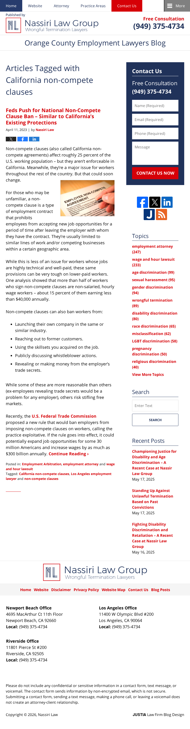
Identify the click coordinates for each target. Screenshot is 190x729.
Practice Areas (93, 5)
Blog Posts (160, 589)
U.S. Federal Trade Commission (64, 416)
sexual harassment (153, 279)
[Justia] (149, 214)
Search (155, 420)
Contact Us (126, 5)
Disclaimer (61, 589)
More (180, 5)
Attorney (61, 5)
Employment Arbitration (41, 464)
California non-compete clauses (44, 474)
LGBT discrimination (154, 341)
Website (35, 5)
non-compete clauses (41, 478)
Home (11, 5)
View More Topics (148, 374)
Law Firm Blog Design (158, 714)
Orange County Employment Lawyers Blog (52, 23)
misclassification (151, 333)
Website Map (113, 589)
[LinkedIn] (167, 202)
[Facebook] (142, 202)
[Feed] (161, 214)
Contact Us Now (155, 173)
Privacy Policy (86, 589)
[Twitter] (154, 202)
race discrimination (154, 326)
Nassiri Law (48, 714)
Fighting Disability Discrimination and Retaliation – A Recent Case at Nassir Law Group (152, 535)
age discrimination (153, 272)
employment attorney (80, 464)
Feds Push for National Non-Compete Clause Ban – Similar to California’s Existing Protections (53, 116)
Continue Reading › (69, 453)
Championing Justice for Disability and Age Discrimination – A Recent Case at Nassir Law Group (154, 462)
